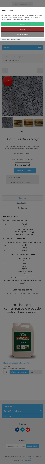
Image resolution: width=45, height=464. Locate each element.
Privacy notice (6, 39)
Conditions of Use (15, 39)
